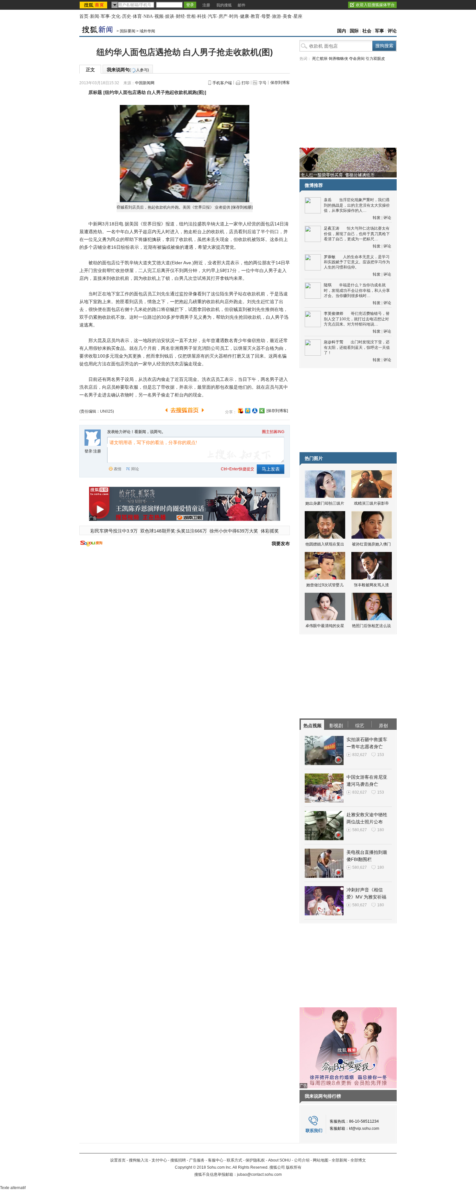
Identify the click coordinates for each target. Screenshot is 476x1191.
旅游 (276, 16)
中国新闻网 (144, 83)
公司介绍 (302, 1160)
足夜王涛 (331, 228)
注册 (206, 5)
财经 (180, 16)
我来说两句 (128, 69)
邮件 (241, 5)
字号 (262, 83)
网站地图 (320, 1160)
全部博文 (358, 1160)
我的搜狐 (224, 5)
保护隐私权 (255, 1160)
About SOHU (279, 1160)
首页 (83, 16)
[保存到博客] (277, 410)
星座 (297, 16)
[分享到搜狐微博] (240, 410)
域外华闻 (147, 31)
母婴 (265, 16)
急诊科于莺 (333, 342)
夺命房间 (357, 58)
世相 (191, 16)
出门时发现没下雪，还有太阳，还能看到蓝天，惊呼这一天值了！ (357, 347)
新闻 (94, 16)
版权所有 (293, 1167)
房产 (223, 16)
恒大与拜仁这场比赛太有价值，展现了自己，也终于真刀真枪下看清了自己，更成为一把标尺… (357, 233)
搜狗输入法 (138, 1160)
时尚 (233, 16)
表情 (117, 469)
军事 (105, 16)
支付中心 (159, 1160)
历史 (126, 16)
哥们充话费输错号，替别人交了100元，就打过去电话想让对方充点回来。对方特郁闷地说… (357, 318)
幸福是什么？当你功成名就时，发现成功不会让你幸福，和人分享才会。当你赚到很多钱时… (357, 290)
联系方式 (234, 1160)
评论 (392, 31)
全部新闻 (339, 1160)
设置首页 (118, 1160)
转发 (376, 217)
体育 (137, 16)
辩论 (135, 469)
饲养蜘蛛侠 (338, 58)
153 (380, 754)
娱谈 (169, 16)
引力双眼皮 (375, 58)
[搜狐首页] (94, 5)
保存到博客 (280, 82)
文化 (115, 16)
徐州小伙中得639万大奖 (234, 530)
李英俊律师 (333, 313)
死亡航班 (320, 58)
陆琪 (328, 285)
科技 (201, 16)
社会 (366, 31)
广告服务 (197, 1160)
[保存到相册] (242, 207)
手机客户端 (222, 83)
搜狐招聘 (178, 1160)
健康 (244, 16)
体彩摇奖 (270, 530)
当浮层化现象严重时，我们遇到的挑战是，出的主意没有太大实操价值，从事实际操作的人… (357, 205)
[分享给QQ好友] (247, 410)
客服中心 (215, 1160)
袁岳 (328, 200)
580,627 (359, 830)
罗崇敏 (329, 257)
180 (380, 830)
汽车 (212, 16)
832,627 (359, 754)
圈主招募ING (273, 431)
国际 (354, 31)
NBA (148, 16)
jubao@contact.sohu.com (259, 1174)
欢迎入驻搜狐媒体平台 (375, 5)
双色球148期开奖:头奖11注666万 (173, 530)
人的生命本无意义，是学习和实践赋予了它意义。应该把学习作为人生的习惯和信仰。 (357, 262)
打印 (245, 83)
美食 (287, 16)
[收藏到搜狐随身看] (262, 410)
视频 (159, 16)
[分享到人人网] (254, 410)
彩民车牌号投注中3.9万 (114, 530)
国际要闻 (127, 31)
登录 (88, 451)
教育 (255, 16)
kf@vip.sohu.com (364, 1128)
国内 (341, 31)
